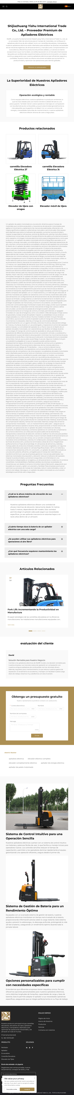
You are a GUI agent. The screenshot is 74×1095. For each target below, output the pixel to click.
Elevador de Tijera (7, 1059)
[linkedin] (26, 1048)
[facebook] (32, 1048)
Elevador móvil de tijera (53, 206)
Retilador (4, 1047)
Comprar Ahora (52, 2)
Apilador (4, 1050)
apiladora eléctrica (16, 759)
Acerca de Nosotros (45, 1021)
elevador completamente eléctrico (23, 763)
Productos (42, 1024)
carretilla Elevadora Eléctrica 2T (21, 168)
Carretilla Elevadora (8, 1056)
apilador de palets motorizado (21, 767)
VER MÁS (11, 625)
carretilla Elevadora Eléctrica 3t (53, 168)
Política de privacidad (59, 1092)
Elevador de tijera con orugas (20, 207)
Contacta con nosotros (46, 1030)
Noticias (41, 1027)
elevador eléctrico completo (39, 759)
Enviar (37, 735)
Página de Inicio (44, 1018)
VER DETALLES (20, 149)
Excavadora (5, 1053)
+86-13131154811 (8, 1038)
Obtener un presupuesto (37, 67)
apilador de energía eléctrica (52, 763)
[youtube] (29, 1048)
